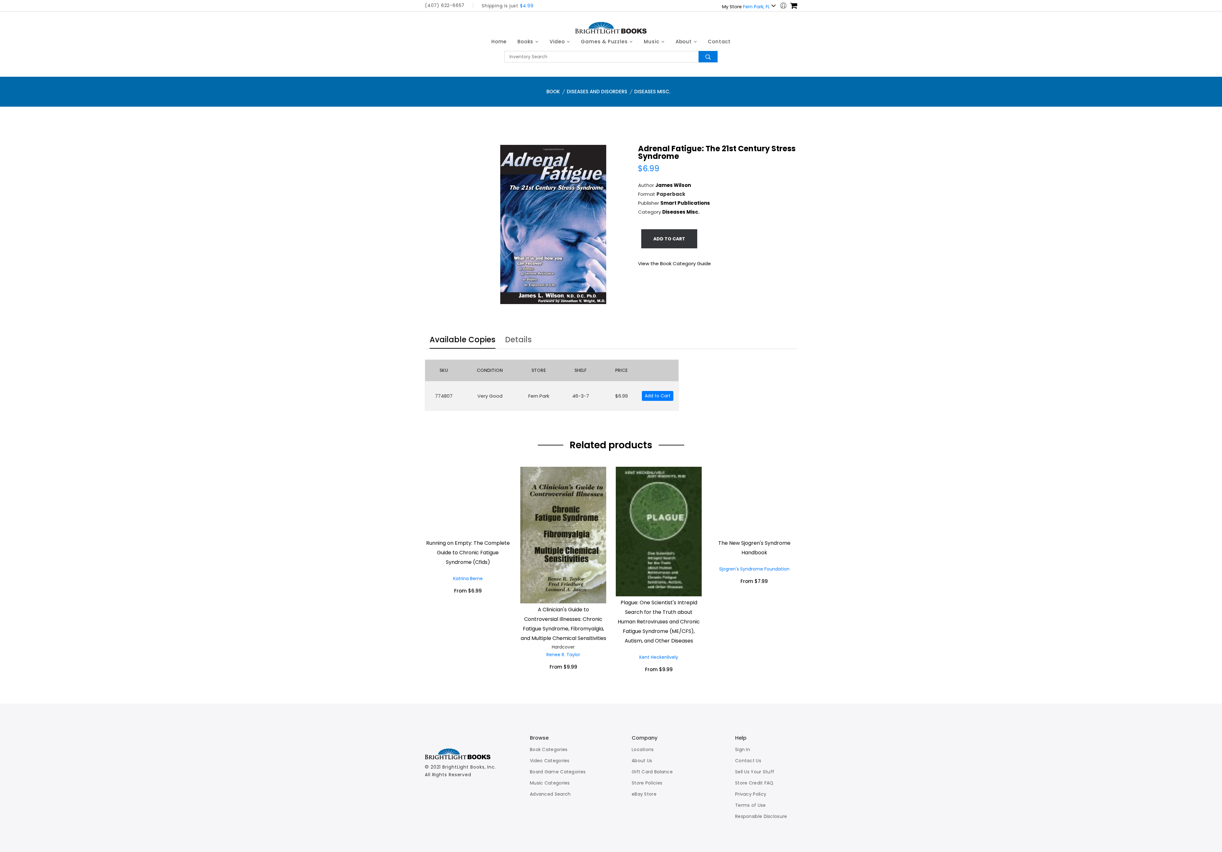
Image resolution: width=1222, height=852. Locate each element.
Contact (719, 41)
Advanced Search (550, 794)
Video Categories (550, 760)
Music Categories (550, 783)
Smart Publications (685, 203)
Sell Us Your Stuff (754, 772)
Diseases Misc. (652, 91)
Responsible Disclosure (761, 816)
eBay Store (644, 794)
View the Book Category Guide (674, 263)
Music (652, 41)
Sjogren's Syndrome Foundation (754, 569)
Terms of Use (750, 805)
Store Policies (647, 783)
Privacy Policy (750, 794)
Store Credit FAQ (754, 783)
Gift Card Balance (652, 772)
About (684, 41)
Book (553, 91)
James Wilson (673, 185)
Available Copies (462, 340)
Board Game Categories (558, 772)
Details (518, 340)
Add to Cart (658, 396)
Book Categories (549, 749)
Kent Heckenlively (658, 657)
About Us (642, 760)
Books (526, 41)
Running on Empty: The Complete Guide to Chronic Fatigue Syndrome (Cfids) (468, 552)
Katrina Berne (468, 578)
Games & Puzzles (605, 41)
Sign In (742, 749)
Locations (643, 749)
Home (499, 41)
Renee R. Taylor (563, 654)
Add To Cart (669, 239)
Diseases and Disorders (597, 91)
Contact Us (748, 760)
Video (558, 41)
